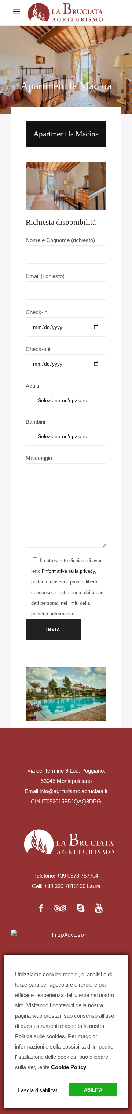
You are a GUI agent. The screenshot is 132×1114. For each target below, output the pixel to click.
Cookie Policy (68, 1067)
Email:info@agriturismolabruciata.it (66, 791)
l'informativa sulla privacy (68, 571)
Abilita (93, 1090)
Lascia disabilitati (38, 1090)
